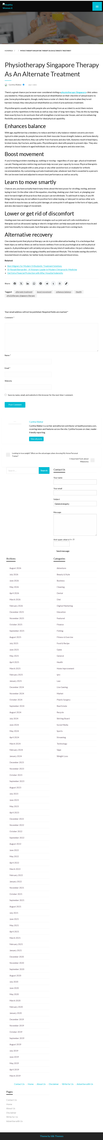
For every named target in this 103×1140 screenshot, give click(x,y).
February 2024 (16, 750)
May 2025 (14, 656)
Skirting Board (63, 718)
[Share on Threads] (59, 283)
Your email (58, 488)
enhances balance (63, 292)
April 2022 (14, 862)
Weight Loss (62, 756)
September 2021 (17, 900)
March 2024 (15, 743)
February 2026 (16, 606)
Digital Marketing (65, 606)
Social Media (62, 725)
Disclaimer (54, 1084)
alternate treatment (24, 292)
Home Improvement (65, 668)
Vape (59, 750)
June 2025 (14, 649)
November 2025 (17, 618)
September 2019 (17, 1038)
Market (60, 693)
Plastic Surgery (63, 699)
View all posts (36, 439)
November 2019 (17, 1025)
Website (8, 381)
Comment (9, 317)
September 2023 (17, 781)
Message (57, 512)
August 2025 (15, 637)
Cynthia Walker (15, 85)
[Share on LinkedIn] (27, 283)
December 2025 (17, 612)
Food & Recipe (63, 643)
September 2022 (17, 837)
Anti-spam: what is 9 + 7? (64, 539)
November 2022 (17, 825)
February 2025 (16, 674)
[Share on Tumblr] (53, 283)
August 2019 (15, 1044)
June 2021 (14, 919)
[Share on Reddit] (46, 283)
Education (61, 612)
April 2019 (14, 1069)
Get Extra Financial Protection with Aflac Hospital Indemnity (35, 273)
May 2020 (14, 994)
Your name (58, 478)
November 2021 (17, 887)
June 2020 (14, 988)
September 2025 (17, 631)
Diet (59, 599)
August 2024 (15, 712)
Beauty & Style (63, 574)
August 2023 (15, 787)
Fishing (60, 631)
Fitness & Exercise (65, 637)
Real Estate (62, 706)
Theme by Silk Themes (51, 1136)
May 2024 (14, 731)
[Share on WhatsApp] (34, 283)
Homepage (9, 51)
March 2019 (15, 1075)
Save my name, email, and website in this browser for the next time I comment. (40, 395)
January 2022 (16, 881)
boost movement (44, 292)
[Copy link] (66, 283)
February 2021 (16, 944)
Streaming (61, 737)
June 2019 (14, 1057)
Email (7, 368)
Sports (60, 731)
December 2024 (17, 687)
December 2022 (17, 819)
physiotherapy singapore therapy (21, 295)
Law (58, 681)
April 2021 (14, 931)
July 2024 (14, 718)
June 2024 (14, 725)
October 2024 (16, 699)
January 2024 (16, 756)
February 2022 (16, 875)
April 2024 (14, 737)
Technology (62, 743)
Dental (60, 593)
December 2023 (17, 762)
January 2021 (16, 950)
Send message (62, 551)
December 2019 (17, 1019)
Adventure (61, 568)
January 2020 (16, 1013)
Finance (60, 624)
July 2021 (14, 913)
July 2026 (14, 574)
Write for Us (67, 1084)
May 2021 (14, 925)
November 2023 (17, 768)
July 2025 (14, 643)
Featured (61, 618)
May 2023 (14, 806)
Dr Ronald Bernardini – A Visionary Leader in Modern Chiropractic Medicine (42, 269)
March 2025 (15, 668)
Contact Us (19, 1084)
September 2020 (17, 969)
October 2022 (16, 831)
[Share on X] (21, 283)
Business (61, 580)
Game (59, 649)
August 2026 (15, 568)
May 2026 (14, 587)
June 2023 (14, 800)
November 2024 (17, 693)
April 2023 (14, 812)
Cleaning (61, 587)
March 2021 (15, 938)
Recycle (60, 712)
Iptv (58, 674)
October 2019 (16, 1032)
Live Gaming (62, 687)
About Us (41, 1084)
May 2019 (14, 1063)
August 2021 (15, 906)
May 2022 (14, 856)
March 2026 (15, 599)
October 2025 (16, 624)
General (60, 656)
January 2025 (16, 681)
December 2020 (17, 956)
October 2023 (16, 775)
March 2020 (15, 1000)
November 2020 (17, 963)
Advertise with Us (85, 1084)
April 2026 (14, 593)
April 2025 (14, 662)
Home (31, 1084)
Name (8, 355)
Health (79, 292)
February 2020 (16, 1007)
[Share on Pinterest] (40, 283)
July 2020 (14, 981)
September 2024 (17, 706)
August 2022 (15, 844)
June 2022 (14, 850)
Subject (57, 499)
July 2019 (14, 1050)
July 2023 (14, 793)
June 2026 (14, 580)
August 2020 (15, 975)
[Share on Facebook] (14, 283)
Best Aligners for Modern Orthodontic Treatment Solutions (34, 266)
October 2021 (16, 894)
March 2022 (15, 869)
